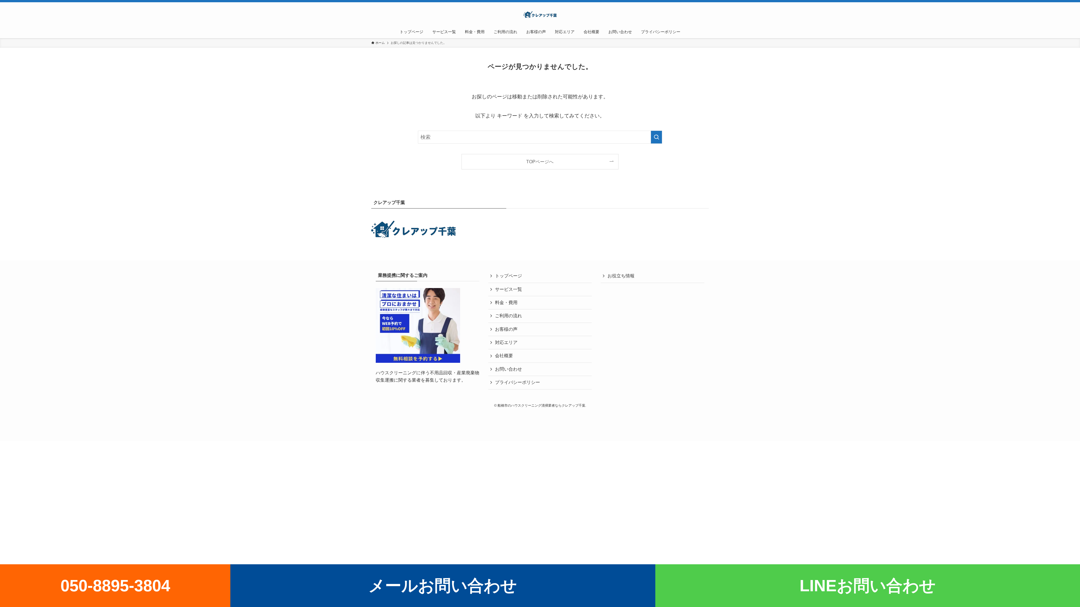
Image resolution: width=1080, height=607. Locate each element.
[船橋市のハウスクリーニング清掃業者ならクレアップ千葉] (540, 15)
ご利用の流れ (508, 315)
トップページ (508, 275)
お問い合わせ (508, 369)
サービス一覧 (508, 289)
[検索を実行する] (656, 137)
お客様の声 (506, 329)
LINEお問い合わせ (868, 586)
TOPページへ (540, 161)
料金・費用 (506, 302)
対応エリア (506, 342)
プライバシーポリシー (517, 382)
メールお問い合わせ (442, 586)
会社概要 (504, 355)
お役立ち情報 (621, 275)
